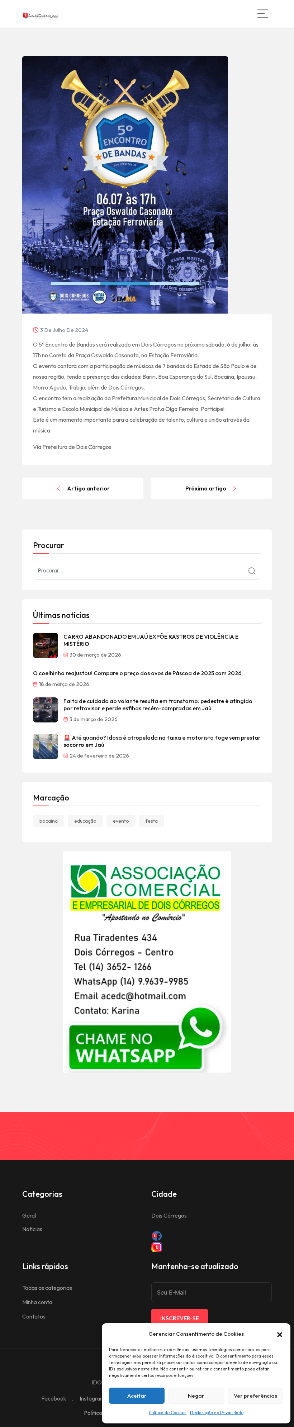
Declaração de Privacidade (216, 1412)
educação (85, 821)
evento (121, 821)
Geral (29, 1215)
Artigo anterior (88, 488)
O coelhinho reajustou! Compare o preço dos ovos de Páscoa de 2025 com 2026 (137, 673)
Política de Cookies (167, 1412)
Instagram (92, 1398)
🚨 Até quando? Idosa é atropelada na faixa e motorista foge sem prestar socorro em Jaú (162, 741)
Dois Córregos (169, 1215)
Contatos (34, 1316)
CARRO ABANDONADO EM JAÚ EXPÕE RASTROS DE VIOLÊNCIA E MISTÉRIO (150, 640)
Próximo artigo (205, 488)
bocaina (48, 821)
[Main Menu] (263, 14)
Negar (196, 1395)
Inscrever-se (179, 1318)
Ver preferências (255, 1395)
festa (152, 821)
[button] (279, 1333)
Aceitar (137, 1395)
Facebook (53, 1398)
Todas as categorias (47, 1287)
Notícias (32, 1229)
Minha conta (37, 1302)
